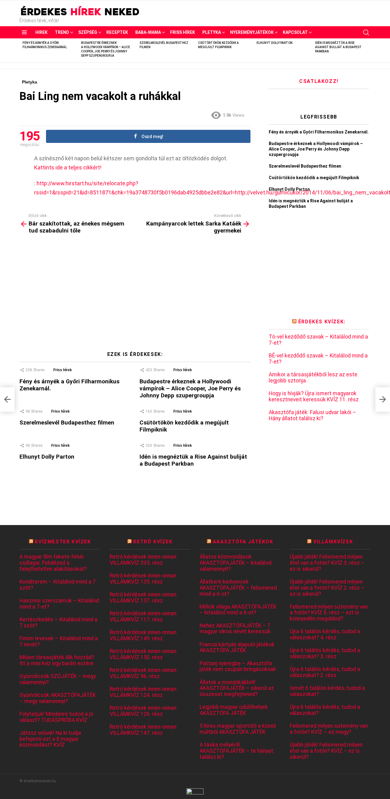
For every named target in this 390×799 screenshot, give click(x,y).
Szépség (87, 32)
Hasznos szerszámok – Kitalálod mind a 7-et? (59, 604)
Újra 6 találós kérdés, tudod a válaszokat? (325, 710)
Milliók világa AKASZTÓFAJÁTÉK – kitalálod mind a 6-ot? (238, 610)
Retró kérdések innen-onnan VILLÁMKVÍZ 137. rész (143, 598)
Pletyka (211, 32)
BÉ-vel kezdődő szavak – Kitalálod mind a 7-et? (318, 359)
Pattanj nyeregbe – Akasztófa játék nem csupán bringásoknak (238, 667)
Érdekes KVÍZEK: (322, 322)
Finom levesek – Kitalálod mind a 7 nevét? (59, 642)
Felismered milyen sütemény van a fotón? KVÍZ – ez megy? (329, 729)
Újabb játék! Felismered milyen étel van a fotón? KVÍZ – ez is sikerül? (326, 751)
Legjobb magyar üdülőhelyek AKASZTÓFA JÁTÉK (234, 710)
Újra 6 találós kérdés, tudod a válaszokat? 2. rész (325, 672)
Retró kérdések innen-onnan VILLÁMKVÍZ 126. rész (143, 711)
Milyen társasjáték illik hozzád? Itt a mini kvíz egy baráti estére (57, 660)
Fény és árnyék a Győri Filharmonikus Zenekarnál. (319, 132)
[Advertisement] (135, 295)
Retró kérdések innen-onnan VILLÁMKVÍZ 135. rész (143, 579)
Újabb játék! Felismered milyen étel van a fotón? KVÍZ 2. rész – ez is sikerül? (327, 588)
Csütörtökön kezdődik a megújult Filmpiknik (314, 177)
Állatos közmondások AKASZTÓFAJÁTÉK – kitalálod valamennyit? (235, 563)
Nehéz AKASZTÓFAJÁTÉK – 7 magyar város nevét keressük (235, 629)
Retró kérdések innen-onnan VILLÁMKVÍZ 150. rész (143, 654)
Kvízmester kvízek (63, 542)
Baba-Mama (148, 32)
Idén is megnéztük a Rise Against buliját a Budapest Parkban (338, 47)
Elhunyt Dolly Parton (274, 42)
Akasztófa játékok (243, 542)
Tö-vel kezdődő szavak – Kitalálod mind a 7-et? (318, 340)
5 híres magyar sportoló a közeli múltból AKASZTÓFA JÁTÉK (238, 729)
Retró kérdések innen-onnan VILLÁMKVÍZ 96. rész (143, 673)
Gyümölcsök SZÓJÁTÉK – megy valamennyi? (58, 679)
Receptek (117, 32)
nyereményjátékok (252, 32)
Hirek (41, 32)
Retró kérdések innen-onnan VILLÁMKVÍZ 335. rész (143, 560)
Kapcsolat (295, 32)
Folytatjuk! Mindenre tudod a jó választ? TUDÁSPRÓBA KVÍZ (56, 717)
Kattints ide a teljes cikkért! (67, 167)
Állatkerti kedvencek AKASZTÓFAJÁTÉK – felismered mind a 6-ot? (238, 588)
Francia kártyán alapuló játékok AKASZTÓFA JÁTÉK (237, 648)
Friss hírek (182, 32)
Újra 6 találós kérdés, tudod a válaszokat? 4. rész (325, 635)
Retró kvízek (152, 542)
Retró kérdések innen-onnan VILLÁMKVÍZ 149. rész (143, 635)
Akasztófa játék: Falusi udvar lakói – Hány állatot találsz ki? (312, 415)
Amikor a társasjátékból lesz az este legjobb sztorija (313, 378)
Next (367, 50)
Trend (62, 32)
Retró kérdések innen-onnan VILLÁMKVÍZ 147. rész (143, 730)
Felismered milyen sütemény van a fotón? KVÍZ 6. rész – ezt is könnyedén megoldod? (329, 613)
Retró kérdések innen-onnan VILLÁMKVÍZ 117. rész (143, 617)
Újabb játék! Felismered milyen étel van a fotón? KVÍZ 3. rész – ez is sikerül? (327, 563)
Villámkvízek (333, 542)
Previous (23, 50)
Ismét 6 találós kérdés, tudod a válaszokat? (327, 691)
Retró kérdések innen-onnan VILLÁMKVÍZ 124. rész (143, 692)
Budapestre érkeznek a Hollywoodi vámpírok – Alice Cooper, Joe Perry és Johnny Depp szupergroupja (190, 388)
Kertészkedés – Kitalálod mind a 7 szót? (59, 623)
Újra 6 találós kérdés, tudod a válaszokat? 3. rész (325, 653)
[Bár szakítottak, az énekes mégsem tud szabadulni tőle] (7, 399)
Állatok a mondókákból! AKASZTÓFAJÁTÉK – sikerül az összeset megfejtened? (237, 688)
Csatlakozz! (319, 81)
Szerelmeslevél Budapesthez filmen (67, 422)
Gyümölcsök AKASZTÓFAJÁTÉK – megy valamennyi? (58, 698)
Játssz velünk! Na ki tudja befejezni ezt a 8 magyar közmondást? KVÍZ (50, 739)
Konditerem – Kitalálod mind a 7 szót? (58, 585)
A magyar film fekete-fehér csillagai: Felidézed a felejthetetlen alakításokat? (53, 563)
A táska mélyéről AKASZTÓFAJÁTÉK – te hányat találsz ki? (236, 751)
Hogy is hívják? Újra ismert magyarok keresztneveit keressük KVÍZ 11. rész (314, 397)
